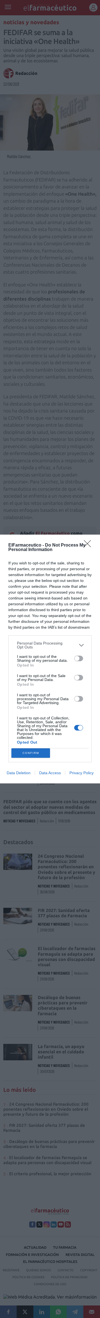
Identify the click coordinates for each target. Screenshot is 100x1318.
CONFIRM (30, 752)
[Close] (89, 545)
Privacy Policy (81, 773)
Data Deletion (19, 773)
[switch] (78, 658)
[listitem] (50, 645)
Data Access (50, 773)
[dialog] (50, 659)
